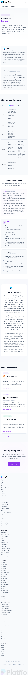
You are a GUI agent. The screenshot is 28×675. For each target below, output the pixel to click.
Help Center (4, 621)
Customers (3, 636)
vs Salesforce (4, 582)
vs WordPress (4, 590)
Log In (2, 482)
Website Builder (4, 516)
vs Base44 (3, 562)
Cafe (2, 554)
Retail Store (4, 544)
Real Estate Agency (5, 548)
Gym (2, 538)
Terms (4, 664)
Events (2, 653)
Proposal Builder (5, 508)
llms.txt (19, 664)
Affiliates (3, 651)
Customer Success (5, 612)
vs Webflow (4, 586)
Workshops (3, 634)
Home (2, 6)
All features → (4, 525)
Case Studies (4, 638)
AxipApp (3, 647)
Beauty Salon (4, 546)
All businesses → (5, 556)
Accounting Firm (5, 542)
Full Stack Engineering (6, 610)
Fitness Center (4, 536)
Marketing (3, 598)
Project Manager (5, 608)
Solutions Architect (5, 604)
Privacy (9, 664)
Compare (7, 6)
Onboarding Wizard (5, 523)
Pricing (2, 483)
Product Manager (5, 606)
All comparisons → (5, 592)
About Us (3, 645)
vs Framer (3, 570)
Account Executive (5, 602)
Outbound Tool (4, 502)
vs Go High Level (5, 572)
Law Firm (3, 540)
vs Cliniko (3, 568)
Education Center (5, 552)
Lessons (3, 629)
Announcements (5, 625)
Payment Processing (6, 512)
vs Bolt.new (4, 564)
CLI (2, 489)
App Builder (4, 514)
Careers (3, 649)
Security (14, 664)
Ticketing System (5, 522)
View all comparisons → (14, 436)
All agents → (4, 614)
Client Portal (4, 520)
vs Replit (3, 580)
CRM (2, 510)
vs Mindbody (4, 578)
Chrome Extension (5, 487)
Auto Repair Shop (5, 550)
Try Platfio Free (13, 464)
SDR (2, 600)
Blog (2, 623)
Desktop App (4, 485)
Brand (2, 655)
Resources (3, 631)
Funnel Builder (4, 504)
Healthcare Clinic (5, 534)
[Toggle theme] (24, 664)
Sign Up (3, 480)
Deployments (4, 518)
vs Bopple (3, 566)
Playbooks (3, 632)
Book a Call (3, 495)
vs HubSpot (4, 574)
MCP (2, 491)
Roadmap (3, 627)
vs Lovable (3, 576)
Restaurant (3, 532)
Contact (3, 493)
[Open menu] (25, 2)
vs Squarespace (5, 584)
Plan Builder (4, 506)
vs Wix (2, 588)
